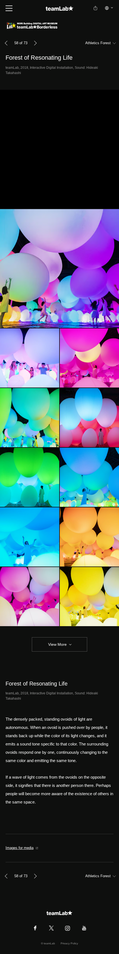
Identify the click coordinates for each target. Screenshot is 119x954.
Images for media (19, 848)
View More (57, 644)
